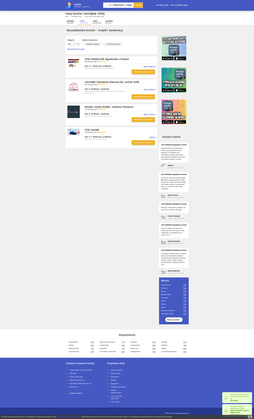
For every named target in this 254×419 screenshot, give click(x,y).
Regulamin (115, 383)
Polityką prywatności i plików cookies (68, 417)
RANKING (70, 22)
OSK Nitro (73, 373)
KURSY (84, 22)
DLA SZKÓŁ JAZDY (163, 5)
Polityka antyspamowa (116, 391)
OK (250, 417)
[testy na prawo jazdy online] (174, 48)
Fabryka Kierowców (77, 380)
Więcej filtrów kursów (76, 49)
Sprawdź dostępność (143, 72)
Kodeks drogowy (117, 370)
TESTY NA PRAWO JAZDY (179, 5)
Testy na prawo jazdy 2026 (116, 397)
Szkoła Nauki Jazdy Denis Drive (81, 370)
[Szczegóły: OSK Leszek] (73, 135)
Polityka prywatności (118, 387)
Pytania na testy (76, 393)
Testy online (115, 402)
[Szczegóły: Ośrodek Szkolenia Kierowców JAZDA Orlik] (73, 92)
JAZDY (97, 22)
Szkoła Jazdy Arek (76, 377)
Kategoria (70, 40)
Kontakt (113, 380)
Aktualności (115, 377)
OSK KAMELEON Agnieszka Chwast (173, 145)
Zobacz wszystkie (173, 320)
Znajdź (138, 5)
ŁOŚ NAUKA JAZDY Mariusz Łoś (80, 383)
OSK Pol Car (74, 387)
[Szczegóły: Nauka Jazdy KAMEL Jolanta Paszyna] (73, 117)
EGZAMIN (109, 22)
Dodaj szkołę (115, 373)
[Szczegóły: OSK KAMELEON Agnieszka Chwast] (73, 68)
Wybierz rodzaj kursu (89, 40)
